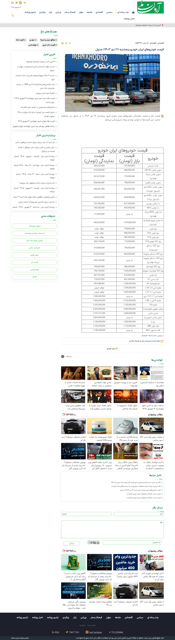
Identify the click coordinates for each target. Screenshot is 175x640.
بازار (50, 12)
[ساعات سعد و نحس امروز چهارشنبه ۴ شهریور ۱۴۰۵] (152, 396)
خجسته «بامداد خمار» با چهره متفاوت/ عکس (75, 384)
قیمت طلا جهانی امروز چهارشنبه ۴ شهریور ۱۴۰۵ (36, 121)
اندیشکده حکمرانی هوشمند (35, 233)
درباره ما (82, 625)
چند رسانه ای (152, 617)
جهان (81, 12)
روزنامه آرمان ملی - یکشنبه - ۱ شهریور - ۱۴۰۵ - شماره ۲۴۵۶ (34, 158)
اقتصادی (99, 12)
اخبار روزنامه (129, 18)
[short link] (69, 43)
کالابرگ (34, 277)
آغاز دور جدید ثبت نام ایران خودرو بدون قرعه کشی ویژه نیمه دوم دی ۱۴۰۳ (136, 482)
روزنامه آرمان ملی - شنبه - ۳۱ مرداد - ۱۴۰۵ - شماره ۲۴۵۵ (35, 176)
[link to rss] (12, 2)
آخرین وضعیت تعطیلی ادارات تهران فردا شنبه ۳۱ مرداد (34, 197)
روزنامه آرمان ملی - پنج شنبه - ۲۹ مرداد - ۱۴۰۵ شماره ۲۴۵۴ (34, 167)
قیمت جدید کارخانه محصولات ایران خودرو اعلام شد (143, 494)
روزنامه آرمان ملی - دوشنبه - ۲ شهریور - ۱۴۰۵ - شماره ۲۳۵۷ (34, 190)
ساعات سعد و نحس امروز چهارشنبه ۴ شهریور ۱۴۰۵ (153, 407)
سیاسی (109, 12)
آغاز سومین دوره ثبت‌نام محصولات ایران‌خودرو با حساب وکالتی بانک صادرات (136, 486)
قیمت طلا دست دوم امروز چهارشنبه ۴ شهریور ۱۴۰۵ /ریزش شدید (34, 100)
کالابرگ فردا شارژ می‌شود (45, 93)
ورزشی (58, 12)
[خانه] (133, 12)
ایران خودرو (111, 348)
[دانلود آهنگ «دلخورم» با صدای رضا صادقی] (126, 396)
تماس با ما (91, 625)
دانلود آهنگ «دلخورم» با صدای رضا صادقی (127, 407)
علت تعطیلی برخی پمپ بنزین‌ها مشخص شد (75, 407)
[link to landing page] (150, 7)
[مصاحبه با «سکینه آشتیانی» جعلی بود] (152, 373)
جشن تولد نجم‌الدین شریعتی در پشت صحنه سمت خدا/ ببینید (101, 384)
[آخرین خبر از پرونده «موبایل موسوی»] (126, 373)
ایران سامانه (15, 638)
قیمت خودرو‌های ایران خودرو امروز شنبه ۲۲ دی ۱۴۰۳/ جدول (140, 490)
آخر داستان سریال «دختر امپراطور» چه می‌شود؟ (37, 183)
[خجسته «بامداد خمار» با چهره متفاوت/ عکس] (73, 373)
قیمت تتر (34, 262)
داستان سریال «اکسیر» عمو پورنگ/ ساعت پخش (36, 202)
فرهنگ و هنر (69, 12)
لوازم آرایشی (34, 269)
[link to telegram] (24, 2)
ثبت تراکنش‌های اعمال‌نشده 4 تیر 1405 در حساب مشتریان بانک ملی (35, 86)
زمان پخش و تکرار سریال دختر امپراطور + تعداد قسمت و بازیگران (36, 149)
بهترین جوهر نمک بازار (34, 240)
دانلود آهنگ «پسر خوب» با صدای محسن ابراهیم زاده (100, 407)
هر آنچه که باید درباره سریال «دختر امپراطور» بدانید (35, 142)
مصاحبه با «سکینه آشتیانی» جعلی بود (152, 384)
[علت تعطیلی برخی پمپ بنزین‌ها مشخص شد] (73, 396)
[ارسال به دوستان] (66, 43)
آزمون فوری (34, 255)
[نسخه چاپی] (62, 43)
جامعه (89, 12)
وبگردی (42, 12)
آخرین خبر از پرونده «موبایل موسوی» (126, 384)
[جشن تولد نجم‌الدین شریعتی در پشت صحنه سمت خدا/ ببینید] (99, 373)
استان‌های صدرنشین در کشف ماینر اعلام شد (38, 107)
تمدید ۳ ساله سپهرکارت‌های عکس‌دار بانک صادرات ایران (35, 77)
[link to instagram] (20, 2)
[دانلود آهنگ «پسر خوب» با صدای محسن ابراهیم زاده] (99, 396)
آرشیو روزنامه (30, 12)
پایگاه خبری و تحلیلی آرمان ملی (125, 638)
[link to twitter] (16, 2)
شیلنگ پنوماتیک (34, 226)
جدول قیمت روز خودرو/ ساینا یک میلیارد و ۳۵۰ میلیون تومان (36, 114)
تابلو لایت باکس (34, 248)
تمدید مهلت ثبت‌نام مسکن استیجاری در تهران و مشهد (36, 68)
